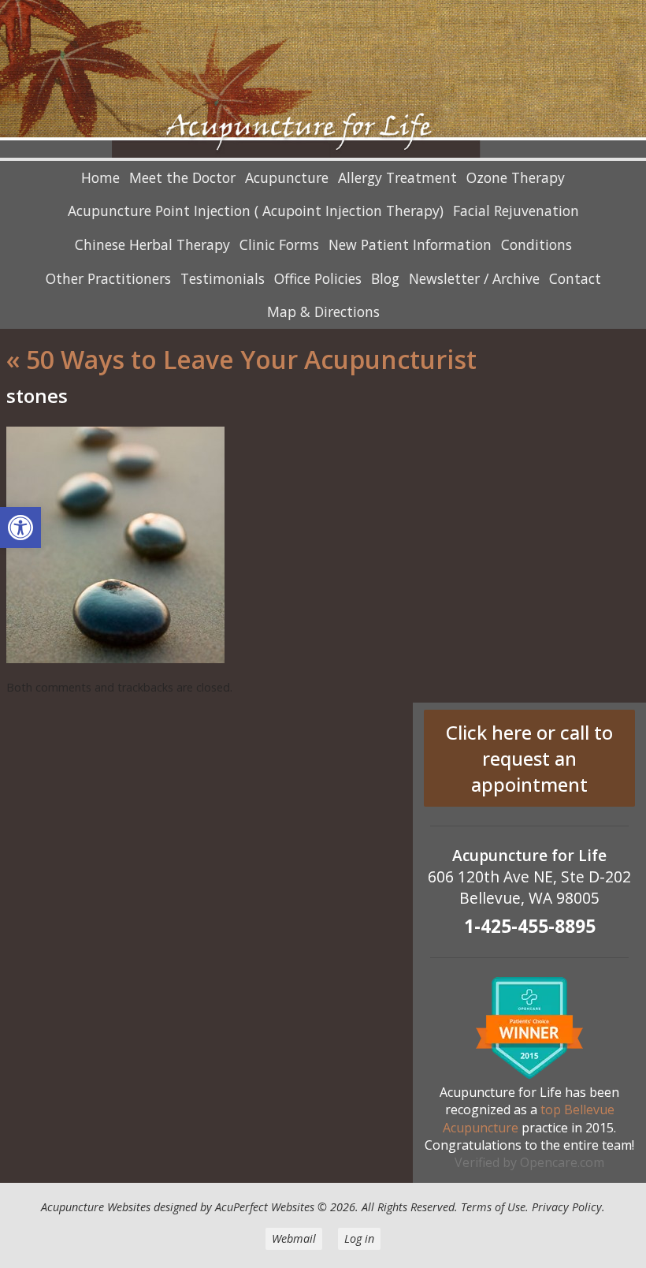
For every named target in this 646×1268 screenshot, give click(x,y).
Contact (575, 278)
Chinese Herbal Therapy (152, 244)
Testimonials (222, 278)
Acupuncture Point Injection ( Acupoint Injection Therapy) (256, 210)
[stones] (115, 658)
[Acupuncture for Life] (323, 80)
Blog (385, 278)
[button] (20, 527)
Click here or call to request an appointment (529, 758)
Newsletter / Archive (474, 278)
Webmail (294, 1238)
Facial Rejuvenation (516, 210)
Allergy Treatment (397, 177)
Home (100, 177)
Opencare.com (562, 1162)
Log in (359, 1238)
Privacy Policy (567, 1206)
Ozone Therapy (515, 177)
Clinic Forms (279, 244)
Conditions (536, 244)
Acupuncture (287, 177)
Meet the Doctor (182, 177)
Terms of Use (493, 1206)
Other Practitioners (108, 278)
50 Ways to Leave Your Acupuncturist (241, 359)
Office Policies (318, 278)
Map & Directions (323, 311)
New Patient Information (410, 244)
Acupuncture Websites (95, 1206)
